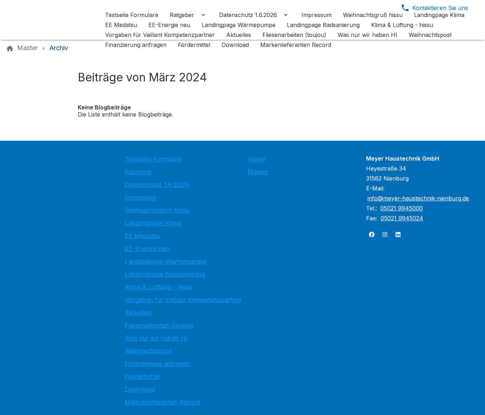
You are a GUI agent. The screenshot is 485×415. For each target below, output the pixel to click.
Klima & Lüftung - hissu (158, 287)
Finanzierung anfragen (157, 363)
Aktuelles (138, 312)
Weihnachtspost (148, 351)
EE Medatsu (142, 235)
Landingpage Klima (153, 223)
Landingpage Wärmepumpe (165, 261)
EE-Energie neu (147, 248)
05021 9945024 (402, 218)
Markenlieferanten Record (163, 402)
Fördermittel (142, 376)
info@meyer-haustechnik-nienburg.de (418, 198)
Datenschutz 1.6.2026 (157, 184)
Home (256, 159)
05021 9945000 (401, 208)
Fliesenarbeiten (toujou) (159, 325)
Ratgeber (138, 172)
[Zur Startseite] (54, 20)
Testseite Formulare (153, 159)
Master (257, 172)
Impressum (141, 197)
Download (140, 389)
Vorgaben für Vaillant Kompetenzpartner (183, 299)
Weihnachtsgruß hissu (157, 210)
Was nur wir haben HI (156, 338)
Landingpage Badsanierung (165, 274)
